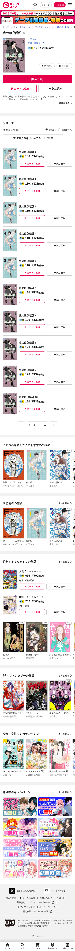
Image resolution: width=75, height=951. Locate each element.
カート (37, 948)
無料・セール (67, 948)
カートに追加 (21, 88)
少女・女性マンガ (36, 43)
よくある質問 (29, 898)
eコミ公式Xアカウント (24, 891)
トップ (7, 948)
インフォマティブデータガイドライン (33, 907)
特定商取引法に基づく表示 (37, 911)
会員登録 (59, 5)
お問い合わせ (46, 898)
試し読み (57, 88)
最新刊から (67, 130)
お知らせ (61, 898)
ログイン (46, 5)
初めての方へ (12, 898)
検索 (22, 948)
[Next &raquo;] (53, 425)
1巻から (53, 130)
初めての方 (52, 948)
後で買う (66, 66)
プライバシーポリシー (41, 902)
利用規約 (21, 902)
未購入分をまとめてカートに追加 (34, 138)
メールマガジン (58, 891)
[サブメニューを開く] (70, 5)
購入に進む (37, 79)
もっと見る (64, 503)
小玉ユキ (32, 39)
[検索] (35, 5)
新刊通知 (48, 66)
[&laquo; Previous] (21, 425)
